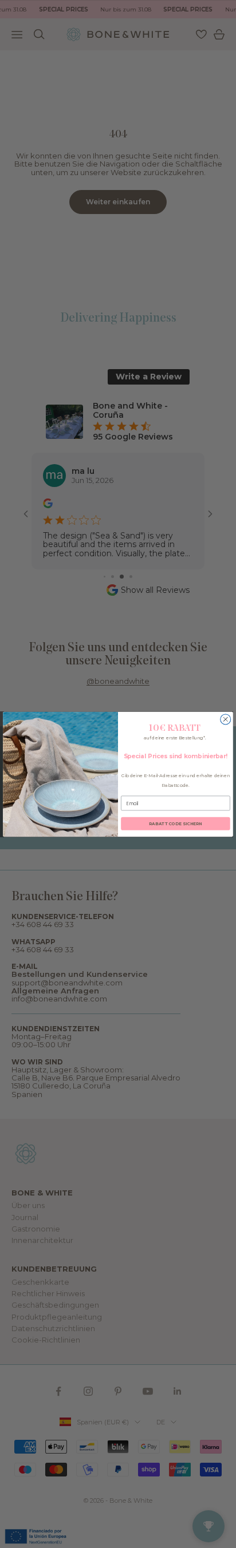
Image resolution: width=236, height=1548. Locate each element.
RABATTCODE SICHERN (175, 823)
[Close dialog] (226, 719)
